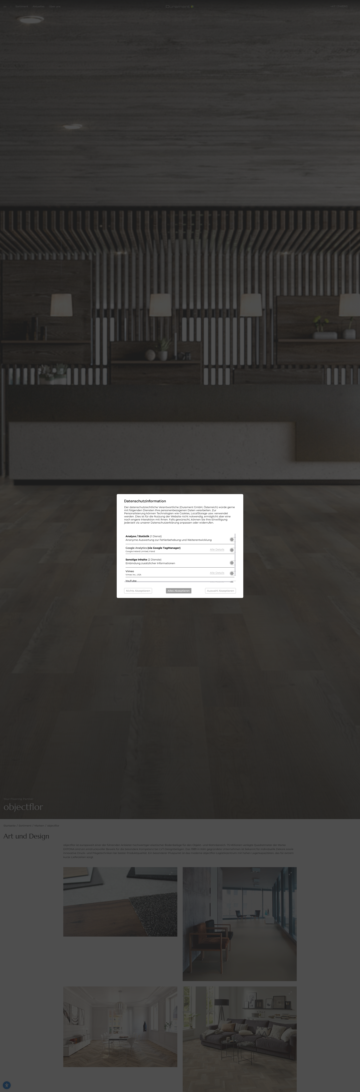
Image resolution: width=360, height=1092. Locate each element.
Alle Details (217, 549)
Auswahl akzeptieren (220, 590)
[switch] (231, 538)
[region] (180, 558)
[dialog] (180, 546)
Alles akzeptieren (179, 590)
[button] (232, 539)
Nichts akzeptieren (138, 590)
